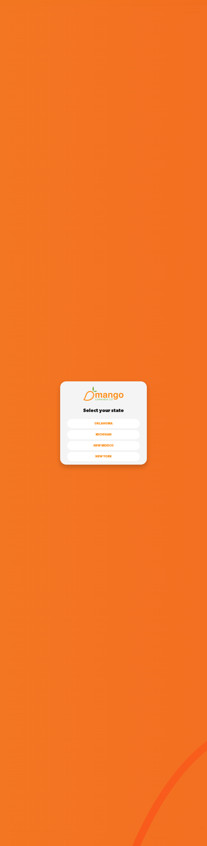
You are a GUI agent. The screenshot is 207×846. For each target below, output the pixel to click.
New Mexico (103, 445)
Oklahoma (103, 423)
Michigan (104, 434)
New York (103, 456)
